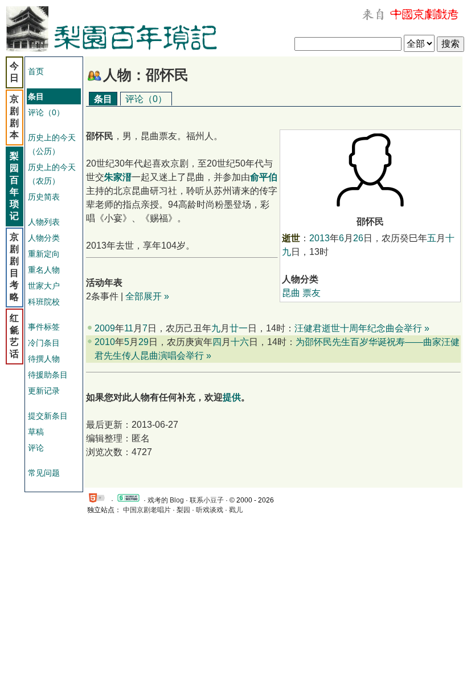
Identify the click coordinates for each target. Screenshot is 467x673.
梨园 (183, 510)
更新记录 (44, 390)
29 (143, 342)
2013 (319, 238)
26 (358, 238)
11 (128, 328)
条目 (103, 99)
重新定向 (44, 253)
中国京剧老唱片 (147, 510)
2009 (105, 328)
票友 (311, 293)
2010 (105, 342)
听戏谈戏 (209, 510)
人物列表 (44, 221)
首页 (36, 71)
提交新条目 (48, 415)
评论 (36, 447)
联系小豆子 (207, 500)
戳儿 (236, 510)
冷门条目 (44, 342)
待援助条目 (48, 374)
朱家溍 (118, 177)
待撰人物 (44, 358)
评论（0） (46, 112)
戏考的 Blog (166, 500)
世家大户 (44, 285)
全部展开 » (147, 296)
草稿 (36, 431)
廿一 (239, 328)
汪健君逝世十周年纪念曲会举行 (358, 328)
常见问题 (44, 472)
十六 (240, 342)
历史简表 (44, 196)
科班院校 (44, 301)
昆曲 (291, 293)
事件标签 (44, 326)
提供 (232, 397)
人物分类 (44, 237)
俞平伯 (263, 177)
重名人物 (44, 269)
